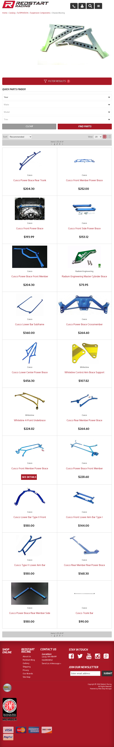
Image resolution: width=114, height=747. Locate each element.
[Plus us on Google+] (106, 656)
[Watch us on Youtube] (88, 656)
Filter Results (58, 81)
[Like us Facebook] (71, 656)
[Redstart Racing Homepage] (25, 5)
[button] (90, 6)
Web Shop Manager (104, 689)
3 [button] (59, 144)
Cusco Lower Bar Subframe (29, 324)
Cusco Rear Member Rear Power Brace (84, 565)
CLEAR (29, 126)
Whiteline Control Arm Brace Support (84, 372)
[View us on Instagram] (97, 656)
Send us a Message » (51, 663)
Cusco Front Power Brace (29, 228)
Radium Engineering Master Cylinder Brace (84, 276)
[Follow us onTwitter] (80, 656)
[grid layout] (105, 137)
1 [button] (54, 144)
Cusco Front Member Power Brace (84, 180)
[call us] (74, 6)
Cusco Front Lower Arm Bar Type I (84, 517)
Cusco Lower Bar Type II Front (30, 517)
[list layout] (109, 137)
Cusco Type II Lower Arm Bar (29, 565)
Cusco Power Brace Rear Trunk (29, 180)
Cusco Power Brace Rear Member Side (29, 613)
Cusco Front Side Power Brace (84, 228)
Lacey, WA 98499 (49, 656)
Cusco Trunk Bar (84, 613)
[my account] (82, 6)
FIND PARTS (84, 126)
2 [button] (57, 144)
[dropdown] (98, 6)
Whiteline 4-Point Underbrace (30, 420)
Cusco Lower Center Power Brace (30, 372)
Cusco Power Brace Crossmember (84, 324)
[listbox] (57, 97)
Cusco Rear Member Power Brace (84, 420)
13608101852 (47, 660)
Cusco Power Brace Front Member (29, 276)
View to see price (29, 477)
